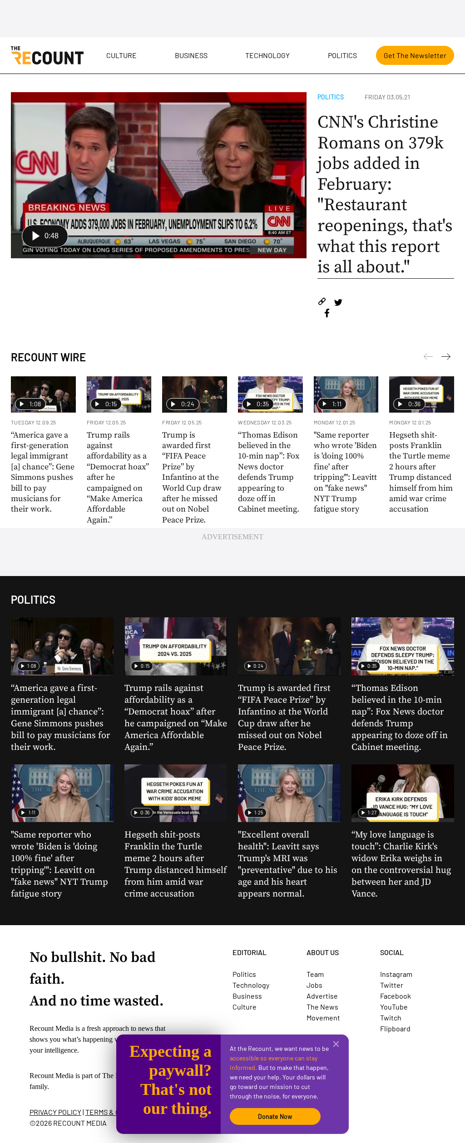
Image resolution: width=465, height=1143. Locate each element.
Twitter (391, 984)
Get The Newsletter (415, 55)
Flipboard (395, 1028)
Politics (342, 55)
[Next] (428, 358)
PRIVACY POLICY (55, 1112)
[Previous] (446, 358)
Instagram (396, 974)
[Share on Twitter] (338, 303)
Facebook (395, 995)
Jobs (314, 984)
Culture (121, 55)
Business (191, 55)
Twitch (390, 1017)
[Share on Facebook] (327, 314)
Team (315, 974)
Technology (267, 55)
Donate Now (275, 1116)
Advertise (322, 995)
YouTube (394, 1006)
